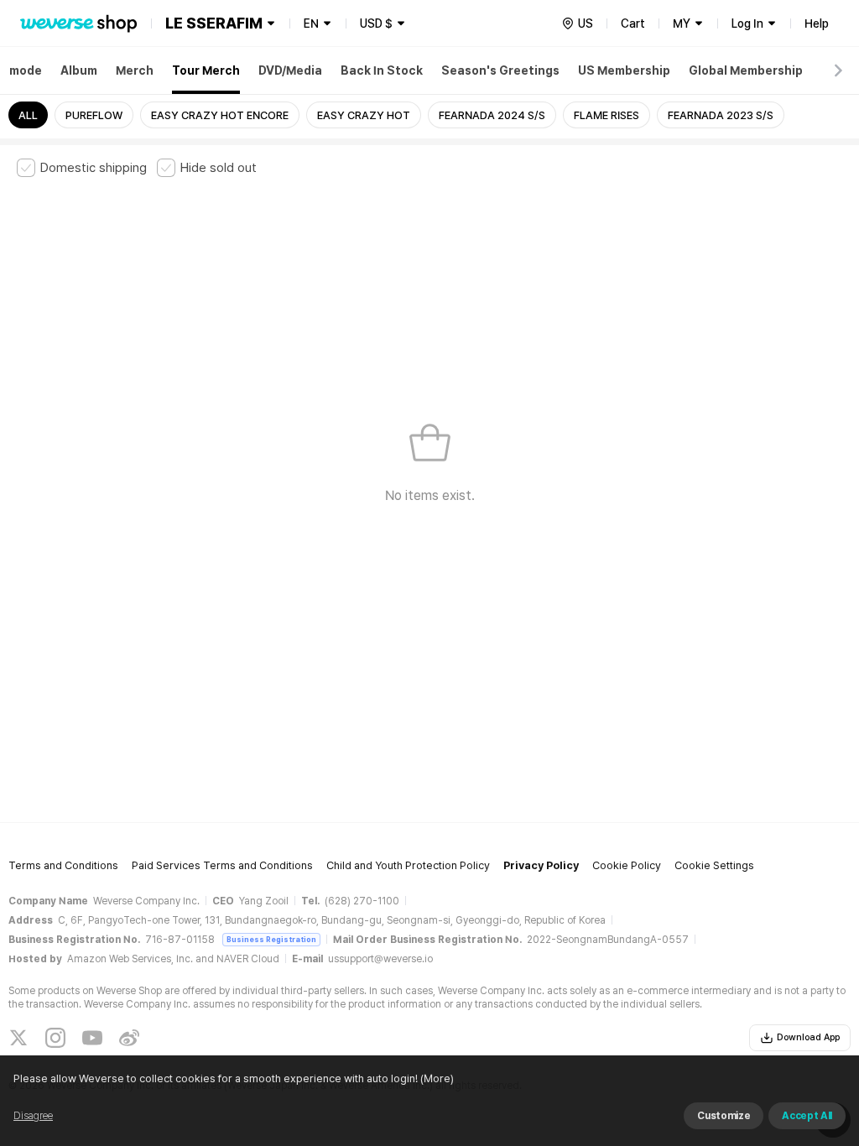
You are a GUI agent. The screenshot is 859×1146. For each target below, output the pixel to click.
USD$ (376, 23)
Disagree (33, 1116)
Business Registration (271, 939)
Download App (808, 1037)
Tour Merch (206, 70)
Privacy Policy (541, 865)
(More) (437, 1078)
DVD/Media (290, 70)
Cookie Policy (626, 865)
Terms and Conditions (63, 865)
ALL (28, 115)
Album (78, 70)
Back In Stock (382, 70)
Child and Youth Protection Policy (408, 865)
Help (816, 23)
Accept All (807, 1116)
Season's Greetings (500, 70)
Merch (135, 70)
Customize (723, 1116)
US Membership (624, 70)
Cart (633, 23)
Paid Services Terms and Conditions (222, 865)
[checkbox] (82, 168)
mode (25, 70)
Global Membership (746, 70)
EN (311, 23)
